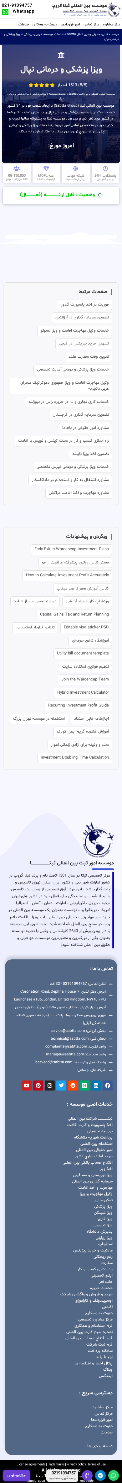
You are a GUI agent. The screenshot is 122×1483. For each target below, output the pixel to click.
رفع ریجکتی (103, 1257)
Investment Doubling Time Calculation (75, 757)
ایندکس (106, 1376)
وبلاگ (108, 1370)
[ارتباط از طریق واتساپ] (113, 1475)
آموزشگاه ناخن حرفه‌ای (90, 640)
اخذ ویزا (106, 1169)
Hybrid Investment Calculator (83, 693)
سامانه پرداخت (100, 1351)
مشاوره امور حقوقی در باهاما (85, 428)
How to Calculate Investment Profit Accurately (67, 575)
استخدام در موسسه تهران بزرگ (39, 719)
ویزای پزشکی (32, 34)
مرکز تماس (91, 24)
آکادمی (107, 1307)
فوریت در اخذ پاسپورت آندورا (84, 304)
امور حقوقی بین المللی (94, 1150)
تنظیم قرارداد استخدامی (35, 627)
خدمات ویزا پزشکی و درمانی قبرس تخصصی (73, 467)
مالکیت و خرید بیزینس (93, 1250)
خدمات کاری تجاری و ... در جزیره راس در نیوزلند (68, 402)
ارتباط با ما (104, 1357)
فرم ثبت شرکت (99, 1344)
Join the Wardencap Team (85, 679)
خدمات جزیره (101, 1288)
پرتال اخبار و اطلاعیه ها (93, 1363)
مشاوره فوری (17, 1475)
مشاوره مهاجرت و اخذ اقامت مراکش (79, 493)
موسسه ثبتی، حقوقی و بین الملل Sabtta (93, 34)
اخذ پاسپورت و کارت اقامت (90, 1125)
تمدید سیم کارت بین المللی (89, 1332)
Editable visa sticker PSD (86, 627)
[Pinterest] (38, 1085)
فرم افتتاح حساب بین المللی (89, 1338)
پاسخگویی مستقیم (62, 1478)
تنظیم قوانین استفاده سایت (85, 666)
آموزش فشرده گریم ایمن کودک (83, 731)
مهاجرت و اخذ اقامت (95, 1188)
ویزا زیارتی (104, 1238)
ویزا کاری (105, 1219)
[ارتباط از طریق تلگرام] (100, 1475)
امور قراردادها (70, 24)
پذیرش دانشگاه (99, 1232)
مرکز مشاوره (111, 24)
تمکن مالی (104, 1200)
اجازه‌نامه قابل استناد (91, 719)
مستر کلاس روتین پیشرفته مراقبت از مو (75, 562)
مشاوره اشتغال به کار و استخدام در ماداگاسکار (70, 480)
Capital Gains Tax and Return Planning (74, 614)
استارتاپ (105, 1244)
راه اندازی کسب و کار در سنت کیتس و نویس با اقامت (63, 441)
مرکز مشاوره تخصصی (95, 1319)
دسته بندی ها (100, 1446)
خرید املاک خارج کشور (94, 1156)
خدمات (23, 24)
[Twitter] (61, 1085)
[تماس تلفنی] (87, 1475)
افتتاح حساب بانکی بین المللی (88, 1163)
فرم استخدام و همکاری (93, 1326)
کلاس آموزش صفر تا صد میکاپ (83, 588)
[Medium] (84, 1085)
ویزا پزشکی (103, 1206)
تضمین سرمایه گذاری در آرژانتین (82, 317)
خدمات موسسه (53, 34)
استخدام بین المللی (96, 1144)
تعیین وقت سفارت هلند (89, 357)
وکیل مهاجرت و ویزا (96, 1194)
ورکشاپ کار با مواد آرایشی (87, 601)
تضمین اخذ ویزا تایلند (90, 454)
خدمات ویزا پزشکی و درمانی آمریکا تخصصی (73, 369)
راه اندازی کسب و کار (95, 1269)
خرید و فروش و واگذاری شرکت (86, 1294)
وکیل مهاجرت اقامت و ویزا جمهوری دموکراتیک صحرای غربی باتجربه (64, 386)
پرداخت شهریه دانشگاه (93, 1137)
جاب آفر (106, 1282)
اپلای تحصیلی (102, 1275)
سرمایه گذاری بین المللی (92, 1181)
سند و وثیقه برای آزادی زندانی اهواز (80, 745)
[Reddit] (73, 1085)
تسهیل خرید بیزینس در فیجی (84, 343)
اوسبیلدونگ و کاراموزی (94, 1301)
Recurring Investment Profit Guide (78, 705)
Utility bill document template (83, 653)
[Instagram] (50, 1085)
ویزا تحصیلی (103, 1225)
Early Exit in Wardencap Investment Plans (71, 549)
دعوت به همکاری (45, 24)
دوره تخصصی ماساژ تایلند (35, 601)
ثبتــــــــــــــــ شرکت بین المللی (90, 1119)
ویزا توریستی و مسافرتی (93, 1175)
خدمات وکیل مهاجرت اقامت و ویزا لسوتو (75, 330)
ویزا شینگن (103, 1213)
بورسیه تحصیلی (100, 1131)
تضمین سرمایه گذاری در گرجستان (81, 415)
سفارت (107, 1263)
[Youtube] (27, 1085)
